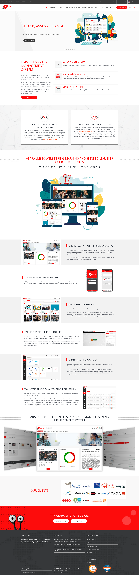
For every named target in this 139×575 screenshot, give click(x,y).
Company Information (27, 569)
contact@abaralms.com (32, 1)
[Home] (47, 7)
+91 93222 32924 (62, 570)
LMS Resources (92, 559)
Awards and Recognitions (28, 572)
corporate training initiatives (86, 131)
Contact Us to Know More (31, 40)
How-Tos (90, 556)
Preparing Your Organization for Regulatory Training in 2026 (68, 550)
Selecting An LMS (92, 552)
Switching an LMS (92, 546)
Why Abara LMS (92, 539)
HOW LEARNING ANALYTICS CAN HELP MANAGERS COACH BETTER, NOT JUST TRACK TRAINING (68, 540)
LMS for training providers (50, 139)
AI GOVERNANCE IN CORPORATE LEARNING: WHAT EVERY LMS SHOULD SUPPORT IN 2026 (68, 545)
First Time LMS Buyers (93, 543)
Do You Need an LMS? (93, 549)
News (89, 562)
